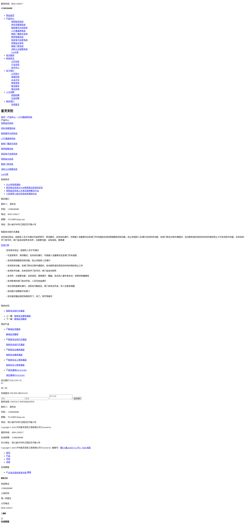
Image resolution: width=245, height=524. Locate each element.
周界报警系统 (7, 149)
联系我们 (10, 101)
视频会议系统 (7, 159)
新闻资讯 (10, 58)
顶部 (8, 462)
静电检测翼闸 (20, 319)
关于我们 (10, 71)
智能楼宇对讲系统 (9, 133)
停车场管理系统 (8, 128)
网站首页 (10, 15)
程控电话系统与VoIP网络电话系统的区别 (24, 188)
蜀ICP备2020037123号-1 (70, 448)
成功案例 (10, 55)
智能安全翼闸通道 (22, 316)
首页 (3, 117)
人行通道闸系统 (25, 117)
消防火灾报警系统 (9, 169)
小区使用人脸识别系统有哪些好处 (21, 194)
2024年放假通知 (13, 185)
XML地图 (86, 448)
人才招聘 (10, 92)
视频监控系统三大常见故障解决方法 (22, 191)
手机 (8, 459)
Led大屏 (4, 174)
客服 (29, 472)
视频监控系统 (7, 123)
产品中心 (10, 19)
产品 (8, 456)
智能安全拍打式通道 (15, 311)
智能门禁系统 (7, 164)
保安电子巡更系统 (9, 154)
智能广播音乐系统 (9, 144)
